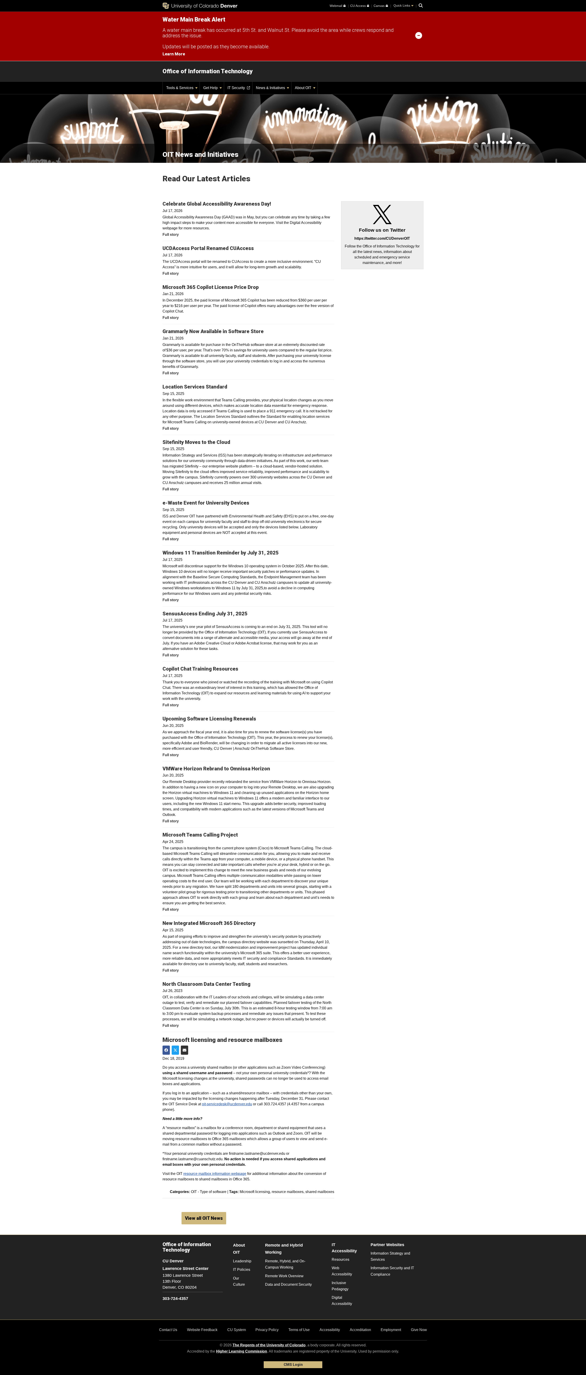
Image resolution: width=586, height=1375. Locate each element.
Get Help (211, 88)
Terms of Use (299, 1330)
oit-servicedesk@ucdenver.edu (227, 1104)
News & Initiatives (271, 88)
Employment (391, 1330)
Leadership (242, 1261)
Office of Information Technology (207, 71)
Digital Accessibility (342, 1301)
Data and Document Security (288, 1284)
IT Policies (241, 1270)
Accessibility (330, 1330)
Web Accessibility (342, 1271)
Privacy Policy (267, 1330)
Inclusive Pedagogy (340, 1286)
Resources (340, 1259)
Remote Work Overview (284, 1276)
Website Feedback (202, 1330)
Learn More (174, 54)
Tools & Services (180, 88)
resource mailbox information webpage (214, 1174)
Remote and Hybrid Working (284, 1249)
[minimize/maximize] (418, 35)
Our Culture (239, 1281)
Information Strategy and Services (390, 1256)
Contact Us (168, 1330)
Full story (171, 234)
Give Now (419, 1330)
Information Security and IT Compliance (392, 1271)
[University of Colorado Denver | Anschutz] (200, 6)
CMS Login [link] (293, 1364)
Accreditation (360, 1330)
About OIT (303, 88)
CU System (236, 1330)
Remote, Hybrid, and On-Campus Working (285, 1264)
